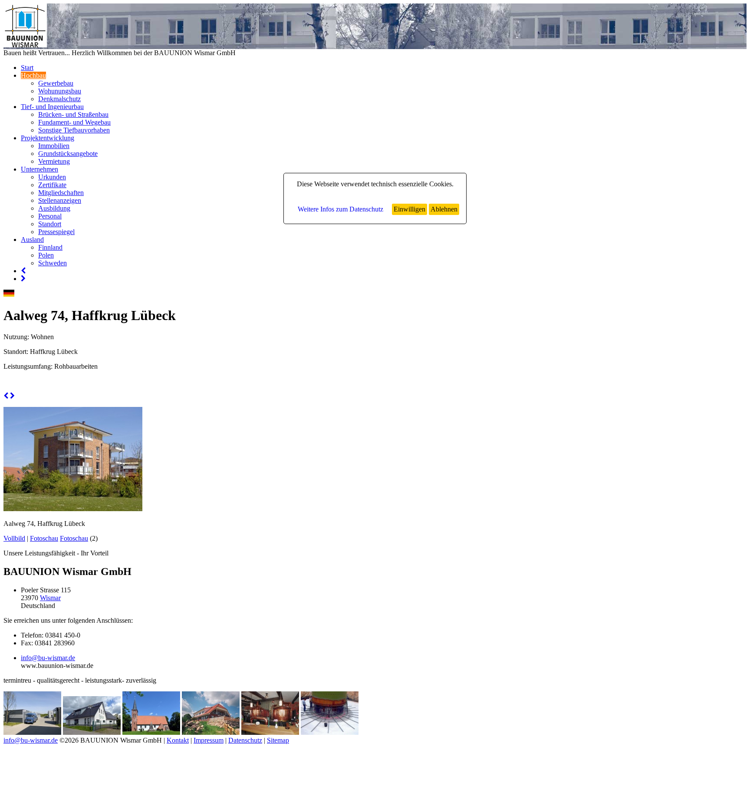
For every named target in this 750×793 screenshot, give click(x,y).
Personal (50, 216)
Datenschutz (245, 740)
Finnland (50, 247)
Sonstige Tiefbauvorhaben (74, 130)
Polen (46, 255)
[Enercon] (330, 732)
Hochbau (33, 75)
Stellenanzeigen (59, 200)
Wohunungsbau (59, 91)
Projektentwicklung (47, 138)
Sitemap (278, 740)
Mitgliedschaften (61, 192)
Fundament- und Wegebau (74, 122)
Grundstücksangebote (68, 153)
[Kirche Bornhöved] (151, 732)
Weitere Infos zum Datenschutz (340, 209)
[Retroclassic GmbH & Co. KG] (32, 732)
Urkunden (52, 177)
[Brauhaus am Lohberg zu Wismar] (270, 732)
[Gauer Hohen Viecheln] (92, 732)
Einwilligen (409, 209)
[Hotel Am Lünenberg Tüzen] (211, 732)
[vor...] (23, 278)
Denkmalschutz (59, 98)
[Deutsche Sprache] (8, 294)
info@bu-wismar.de (48, 657)
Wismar (50, 597)
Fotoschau (44, 538)
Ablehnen (444, 209)
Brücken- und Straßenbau (73, 114)
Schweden (52, 263)
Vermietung (54, 161)
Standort (49, 224)
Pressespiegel (56, 231)
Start (27, 67)
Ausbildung (54, 208)
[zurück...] (23, 270)
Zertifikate (52, 184)
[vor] (12, 396)
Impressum (209, 740)
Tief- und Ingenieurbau (52, 106)
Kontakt (178, 740)
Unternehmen (39, 169)
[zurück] (5, 396)
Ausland (32, 239)
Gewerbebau (55, 83)
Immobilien (53, 145)
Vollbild (14, 538)
